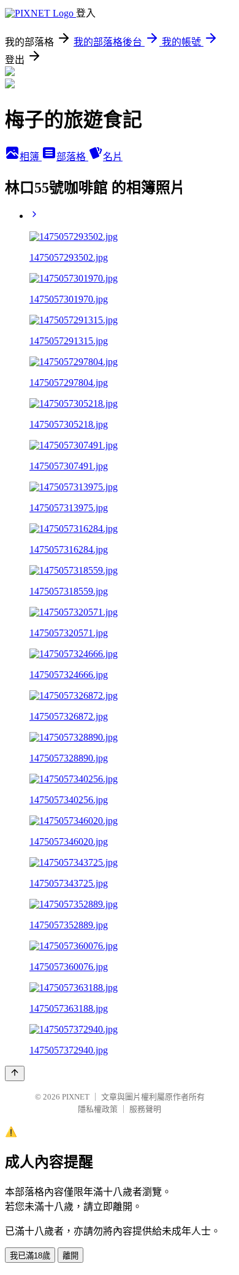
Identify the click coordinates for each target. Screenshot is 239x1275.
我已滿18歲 (30, 1255)
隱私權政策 (98, 1109)
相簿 (31, 157)
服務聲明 (145, 1109)
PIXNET (75, 1096)
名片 (113, 157)
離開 (70, 1255)
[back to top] (15, 1073)
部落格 (72, 157)
